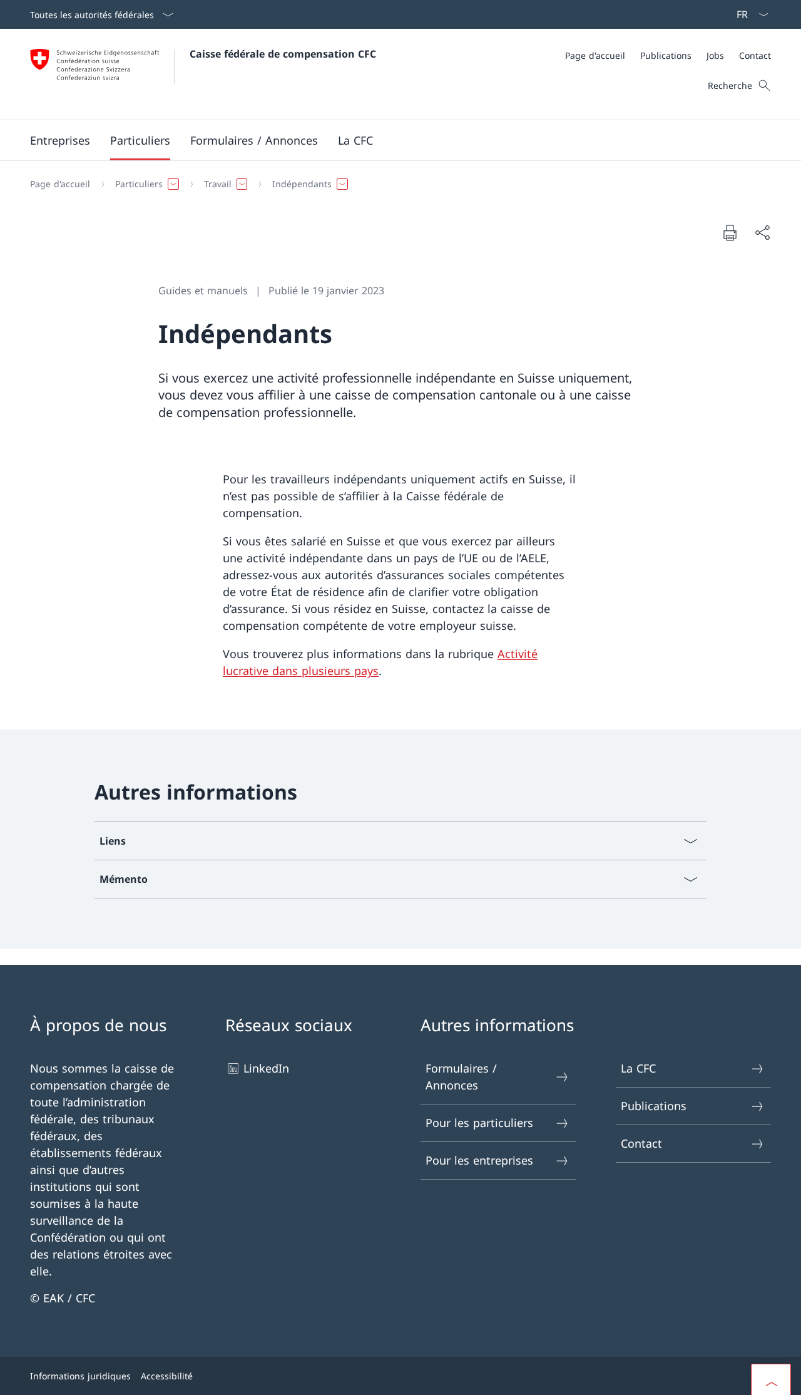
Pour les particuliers (479, 1122)
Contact (641, 1143)
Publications (653, 1105)
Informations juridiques (80, 1376)
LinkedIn (266, 1068)
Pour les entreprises (479, 1160)
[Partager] (762, 232)
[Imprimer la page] (729, 232)
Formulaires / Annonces (461, 1077)
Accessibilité (167, 1376)
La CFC (638, 1068)
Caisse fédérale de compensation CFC (283, 54)
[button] (60, 140)
